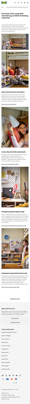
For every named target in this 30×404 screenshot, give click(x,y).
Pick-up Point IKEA (5, 345)
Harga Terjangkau (5, 362)
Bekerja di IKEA (5, 352)
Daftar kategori (5, 365)
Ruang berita (4, 355)
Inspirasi (3, 7)
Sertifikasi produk (5, 369)
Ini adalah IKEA (4, 349)
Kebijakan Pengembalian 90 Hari (9, 332)
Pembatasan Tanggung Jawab (8, 395)
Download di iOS (15, 318)
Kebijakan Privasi (5, 393)
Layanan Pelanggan (6, 335)
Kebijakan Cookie (5, 398)
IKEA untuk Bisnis (5, 339)
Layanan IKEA (4, 359)
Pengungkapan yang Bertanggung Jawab (10, 397)
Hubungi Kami (4, 342)
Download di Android (15, 322)
